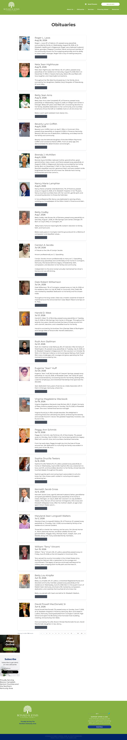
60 (81, 633)
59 (78, 633)
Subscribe (10, 672)
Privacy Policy (55, 738)
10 (71, 633)
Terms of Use (64, 738)
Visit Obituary (41, 57)
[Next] (85, 633)
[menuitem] (71, 9)
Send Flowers (92, 4)
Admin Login (72, 738)
